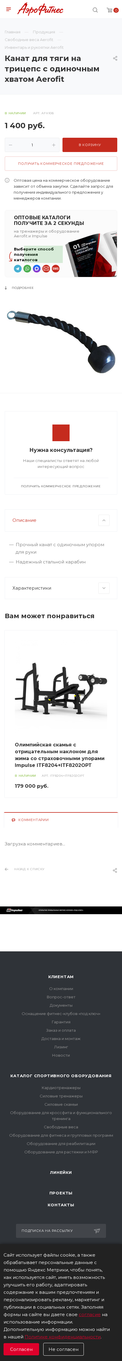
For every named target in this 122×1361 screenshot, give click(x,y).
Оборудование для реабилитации (61, 1143)
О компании (61, 988)
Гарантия (61, 1021)
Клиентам (61, 976)
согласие (90, 1314)
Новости (61, 1055)
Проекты (61, 1193)
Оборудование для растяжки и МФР (61, 1151)
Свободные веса (61, 1126)
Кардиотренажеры (61, 1087)
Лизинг (61, 1046)
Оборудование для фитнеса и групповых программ (61, 1135)
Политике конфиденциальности (63, 1337)
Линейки (61, 1172)
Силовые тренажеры (61, 1096)
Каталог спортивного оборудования (61, 1075)
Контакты (61, 1204)
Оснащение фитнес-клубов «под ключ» (61, 1013)
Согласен (21, 1349)
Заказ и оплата (61, 1030)
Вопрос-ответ (61, 996)
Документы (61, 1005)
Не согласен (63, 1349)
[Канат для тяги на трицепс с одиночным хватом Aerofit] (61, 341)
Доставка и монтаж (61, 1038)
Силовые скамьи (61, 1104)
